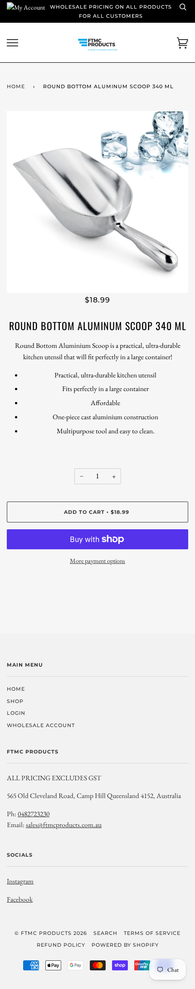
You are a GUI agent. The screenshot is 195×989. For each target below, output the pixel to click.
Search (105, 933)
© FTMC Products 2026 (51, 933)
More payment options (97, 561)
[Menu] (12, 43)
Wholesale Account (41, 725)
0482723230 (33, 813)
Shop (15, 701)
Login (16, 713)
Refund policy (61, 945)
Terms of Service (152, 933)
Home (16, 86)
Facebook (20, 899)
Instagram (20, 881)
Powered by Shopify (125, 945)
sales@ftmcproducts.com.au (64, 824)
